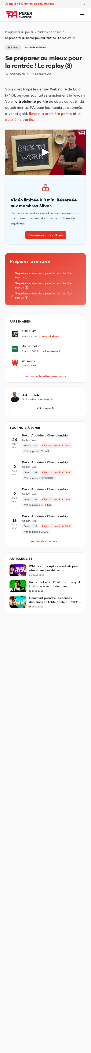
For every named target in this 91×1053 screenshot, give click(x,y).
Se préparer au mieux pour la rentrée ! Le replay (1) (43, 275)
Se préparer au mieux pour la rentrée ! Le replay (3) (43, 295)
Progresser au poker (19, 32)
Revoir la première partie (50, 113)
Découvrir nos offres (45, 235)
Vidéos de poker (49, 32)
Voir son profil (45, 408)
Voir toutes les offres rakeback (44, 376)
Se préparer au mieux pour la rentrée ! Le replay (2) (43, 285)
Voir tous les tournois (43, 541)
